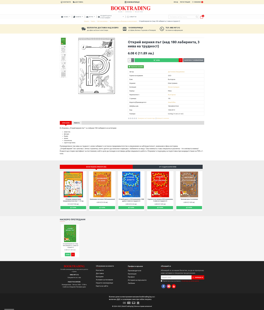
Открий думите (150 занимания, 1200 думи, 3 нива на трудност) (131, 200)
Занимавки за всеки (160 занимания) (102, 199)
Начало (86, 21)
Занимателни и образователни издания (123, 21)
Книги (93, 21)
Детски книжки (102, 21)
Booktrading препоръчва (96, 167)
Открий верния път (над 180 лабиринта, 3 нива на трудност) (70, 245)
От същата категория (167, 167)
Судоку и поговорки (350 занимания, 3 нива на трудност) (160, 200)
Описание (66, 123)
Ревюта (77, 123)
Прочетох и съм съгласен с (181, 281)
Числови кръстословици (189, 199)
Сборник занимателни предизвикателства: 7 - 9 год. (73, 200)
